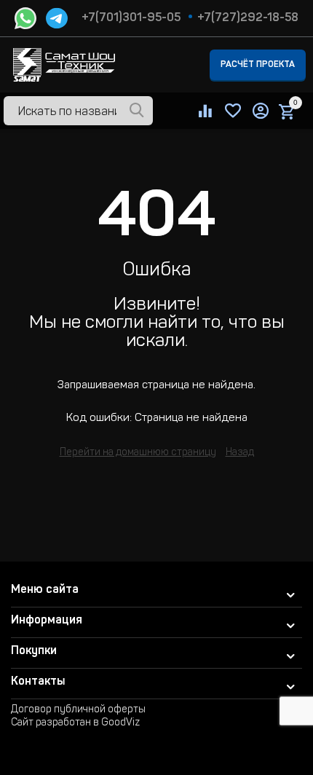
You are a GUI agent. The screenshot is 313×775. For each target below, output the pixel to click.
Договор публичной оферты (78, 710)
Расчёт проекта (258, 64)
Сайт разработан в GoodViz (75, 723)
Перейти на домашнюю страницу (138, 453)
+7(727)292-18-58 (247, 18)
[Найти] (137, 111)
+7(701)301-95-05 (131, 18)
